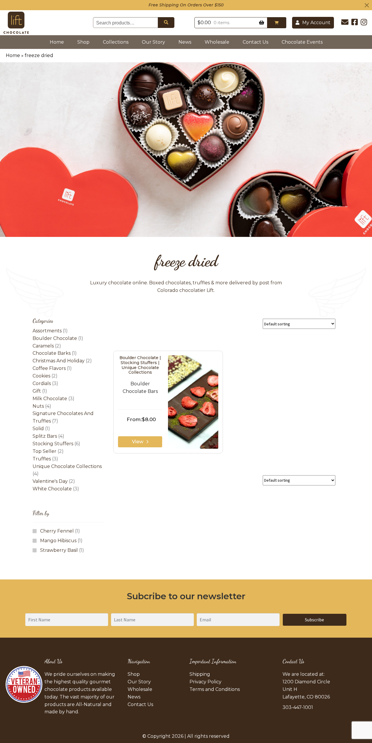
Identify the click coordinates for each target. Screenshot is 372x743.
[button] (276, 22)
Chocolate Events (302, 42)
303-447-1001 (297, 707)
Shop (83, 42)
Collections (115, 42)
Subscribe (314, 620)
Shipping (199, 674)
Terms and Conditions (214, 689)
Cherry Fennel (57, 531)
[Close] (367, 5)
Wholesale (217, 42)
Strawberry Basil (59, 550)
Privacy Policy (205, 682)
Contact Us (255, 42)
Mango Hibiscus (58, 540)
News (184, 42)
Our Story (153, 42)
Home (58, 42)
